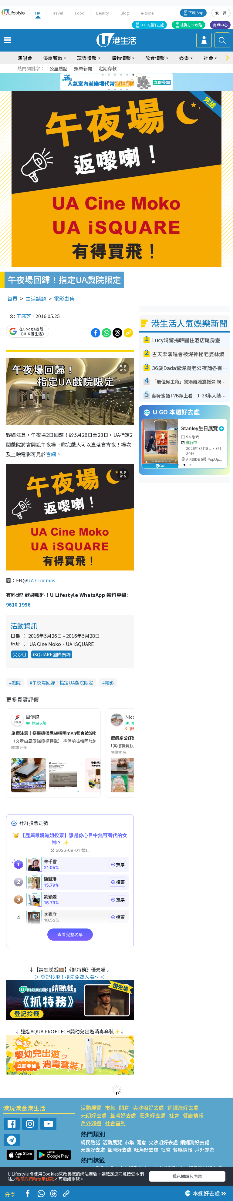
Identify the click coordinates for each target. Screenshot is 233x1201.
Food (79, 13)
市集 (110, 1107)
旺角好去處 (152, 1115)
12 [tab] (133, 82)
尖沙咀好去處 (148, 1107)
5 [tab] (127, 75)
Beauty (102, 13)
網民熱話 (90, 1142)
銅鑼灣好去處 (182, 1107)
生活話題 (35, 298)
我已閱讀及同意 (187, 1176)
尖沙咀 (19, 654)
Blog (125, 13)
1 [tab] (103, 75)
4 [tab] (121, 75)
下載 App (196, 12)
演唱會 (25, 58)
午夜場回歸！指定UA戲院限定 (62, 682)
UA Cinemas (41, 580)
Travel (57, 13)
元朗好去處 (93, 1115)
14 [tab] (115, 89)
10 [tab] (121, 82)
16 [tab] (127, 89)
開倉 (124, 1107)
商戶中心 (220, 24)
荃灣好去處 (123, 1115)
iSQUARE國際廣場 (52, 654)
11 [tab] (127, 82)
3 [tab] (115, 75)
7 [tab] (103, 82)
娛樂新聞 (83, 68)
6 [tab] (133, 75)
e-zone (147, 13)
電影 (109, 682)
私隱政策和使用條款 (35, 1179)
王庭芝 (23, 315)
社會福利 (115, 1123)
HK (37, 13)
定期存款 (108, 68)
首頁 (12, 298)
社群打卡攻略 (191, 24)
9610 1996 (18, 604)
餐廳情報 (193, 1115)
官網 (51, 454)
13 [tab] (109, 89)
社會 (174, 1115)
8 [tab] (109, 82)
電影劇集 (64, 298)
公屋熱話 (58, 68)
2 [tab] (109, 75)
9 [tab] (115, 82)
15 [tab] (121, 89)
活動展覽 (91, 1107)
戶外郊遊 (91, 1123)
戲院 (16, 682)
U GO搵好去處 (152, 24)
